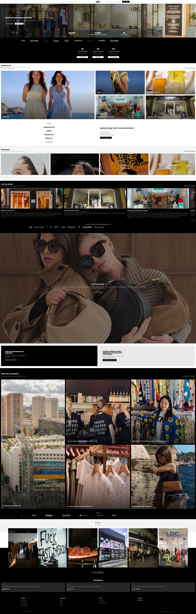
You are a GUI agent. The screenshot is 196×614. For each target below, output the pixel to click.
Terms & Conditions (169, 611)
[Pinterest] (100, 522)
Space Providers (113, 57)
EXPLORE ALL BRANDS (189, 151)
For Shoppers (82, 57)
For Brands (98, 57)
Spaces (68, 1)
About (76, 1)
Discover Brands (24, 600)
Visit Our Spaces (9, 23)
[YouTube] (140, 600)
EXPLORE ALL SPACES (189, 185)
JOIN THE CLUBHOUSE (189, 68)
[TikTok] (138, 600)
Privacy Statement (162, 611)
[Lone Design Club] (98, 2)
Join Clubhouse (126, 1)
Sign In (132, 1)
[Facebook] (95, 522)
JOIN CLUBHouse (19, 23)
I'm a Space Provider (117, 1)
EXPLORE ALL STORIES (189, 376)
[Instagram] (98, 522)
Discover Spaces (24, 602)
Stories (71, 1)
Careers (157, 611)
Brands (63, 1)
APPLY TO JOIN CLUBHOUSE (106, 137)
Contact (174, 611)
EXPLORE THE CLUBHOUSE (98, 572)
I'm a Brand (110, 1)
